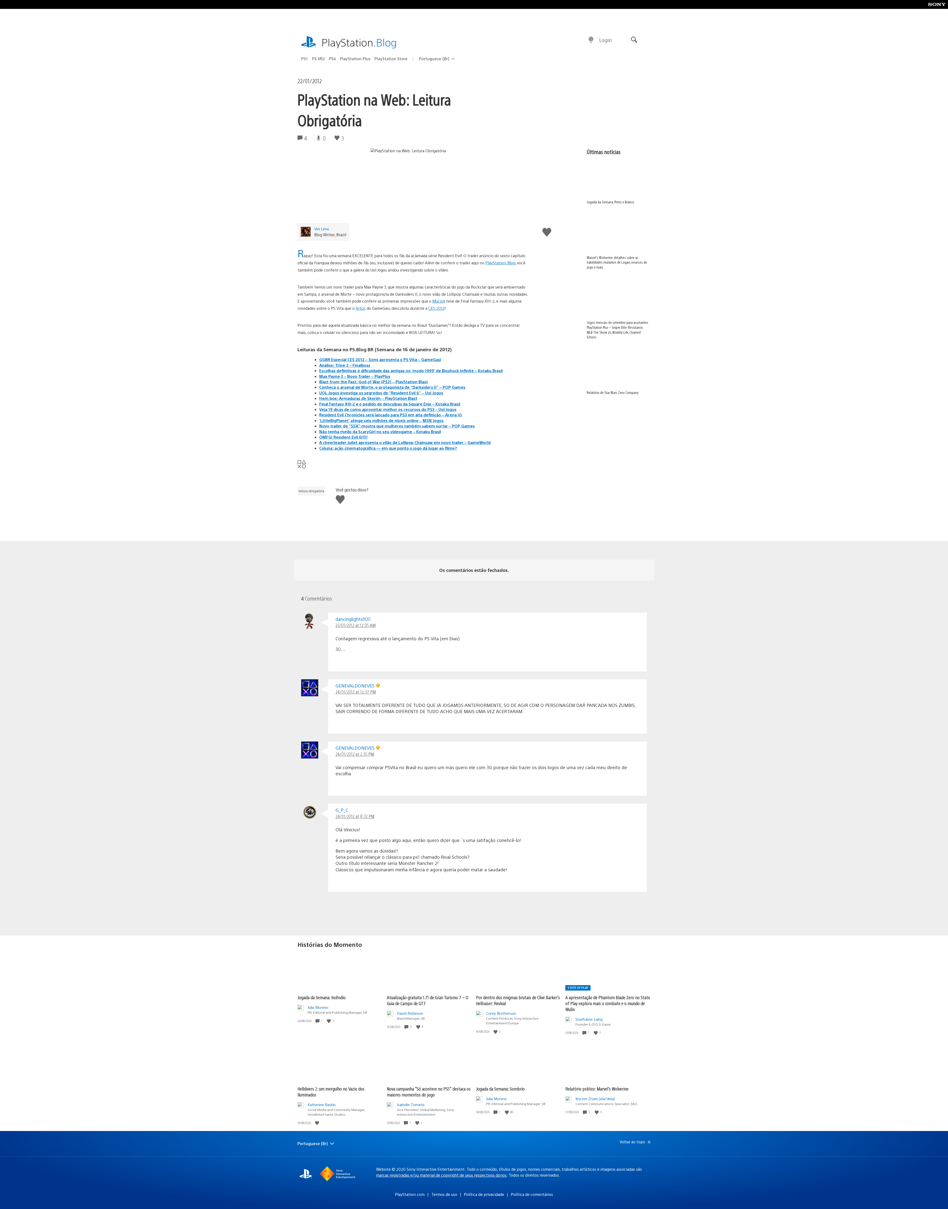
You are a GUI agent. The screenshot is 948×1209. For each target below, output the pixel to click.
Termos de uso (444, 1194)
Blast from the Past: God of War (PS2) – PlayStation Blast (373, 381)
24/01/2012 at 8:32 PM (355, 816)
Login (605, 40)
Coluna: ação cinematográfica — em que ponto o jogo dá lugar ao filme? (388, 448)
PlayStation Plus (355, 58)
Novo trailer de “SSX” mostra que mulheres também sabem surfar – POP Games (397, 426)
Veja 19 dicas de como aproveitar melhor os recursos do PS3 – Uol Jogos (387, 409)
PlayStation (359, 42)
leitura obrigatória (311, 491)
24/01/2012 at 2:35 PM (355, 754)
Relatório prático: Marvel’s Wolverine (597, 1089)
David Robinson (410, 1013)
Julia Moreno (318, 1007)
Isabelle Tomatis (411, 1104)
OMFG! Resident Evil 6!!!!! (343, 437)
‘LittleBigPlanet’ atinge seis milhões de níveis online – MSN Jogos (381, 420)
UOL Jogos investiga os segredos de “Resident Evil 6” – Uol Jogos (381, 392)
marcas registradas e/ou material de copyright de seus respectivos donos (441, 1175)
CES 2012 (436, 308)
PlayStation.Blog (500, 262)
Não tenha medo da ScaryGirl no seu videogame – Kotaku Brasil (380, 431)
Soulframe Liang (589, 1019)
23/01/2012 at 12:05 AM (355, 625)
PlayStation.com (410, 1194)
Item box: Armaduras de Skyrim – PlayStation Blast (368, 398)
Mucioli (438, 301)
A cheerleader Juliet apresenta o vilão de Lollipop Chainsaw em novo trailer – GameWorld (405, 442)
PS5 (304, 58)
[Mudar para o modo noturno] (591, 40)
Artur (360, 308)
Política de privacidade (484, 1194)
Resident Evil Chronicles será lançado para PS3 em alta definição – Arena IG (390, 414)
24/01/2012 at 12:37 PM (356, 692)
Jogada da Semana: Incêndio (321, 997)
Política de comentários (532, 1194)
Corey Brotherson (501, 1013)
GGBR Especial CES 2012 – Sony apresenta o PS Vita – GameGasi (380, 359)
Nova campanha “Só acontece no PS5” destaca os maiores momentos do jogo (429, 1091)
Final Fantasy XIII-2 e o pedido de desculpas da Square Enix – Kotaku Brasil (389, 404)
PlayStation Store (391, 58)
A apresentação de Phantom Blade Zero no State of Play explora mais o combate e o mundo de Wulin (607, 1003)
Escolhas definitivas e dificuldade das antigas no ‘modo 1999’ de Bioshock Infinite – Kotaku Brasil (411, 370)
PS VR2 (318, 58)
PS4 (332, 58)
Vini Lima (321, 228)
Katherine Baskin (322, 1104)
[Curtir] (329, 1020)
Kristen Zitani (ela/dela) (595, 1098)
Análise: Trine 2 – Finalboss (344, 365)
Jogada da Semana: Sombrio (500, 1089)
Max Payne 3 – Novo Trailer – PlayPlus (354, 376)
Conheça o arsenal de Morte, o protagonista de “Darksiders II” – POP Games (392, 387)
